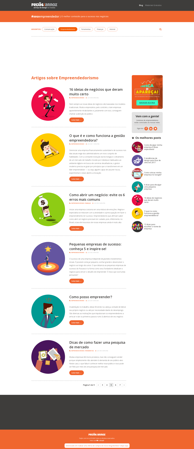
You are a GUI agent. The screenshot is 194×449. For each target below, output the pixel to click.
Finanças (100, 29)
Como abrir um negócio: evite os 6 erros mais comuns (97, 197)
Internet (112, 29)
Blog (141, 5)
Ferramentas (86, 29)
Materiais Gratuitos (153, 5)
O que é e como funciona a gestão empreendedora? (97, 138)
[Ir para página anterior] (98, 385)
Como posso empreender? (90, 297)
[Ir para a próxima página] (124, 385)
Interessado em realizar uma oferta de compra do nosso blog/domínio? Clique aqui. (97, 446)
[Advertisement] (97, 55)
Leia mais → (77, 120)
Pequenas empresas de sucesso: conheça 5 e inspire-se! (95, 246)
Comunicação (49, 29)
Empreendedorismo (68, 29)
